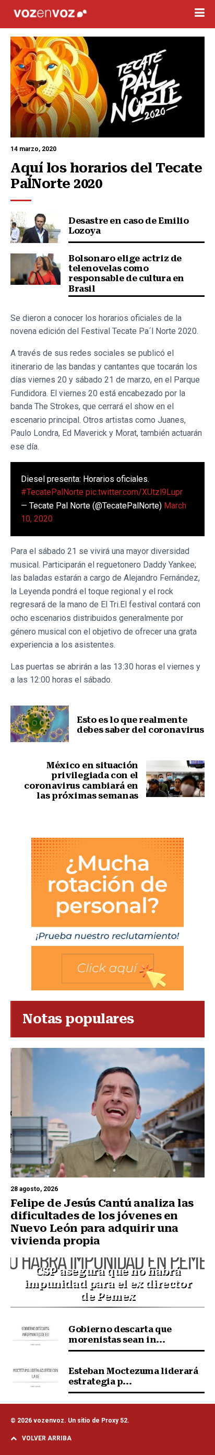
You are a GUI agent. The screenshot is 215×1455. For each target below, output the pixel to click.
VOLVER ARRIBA (46, 1438)
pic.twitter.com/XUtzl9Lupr (134, 492)
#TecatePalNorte (52, 492)
